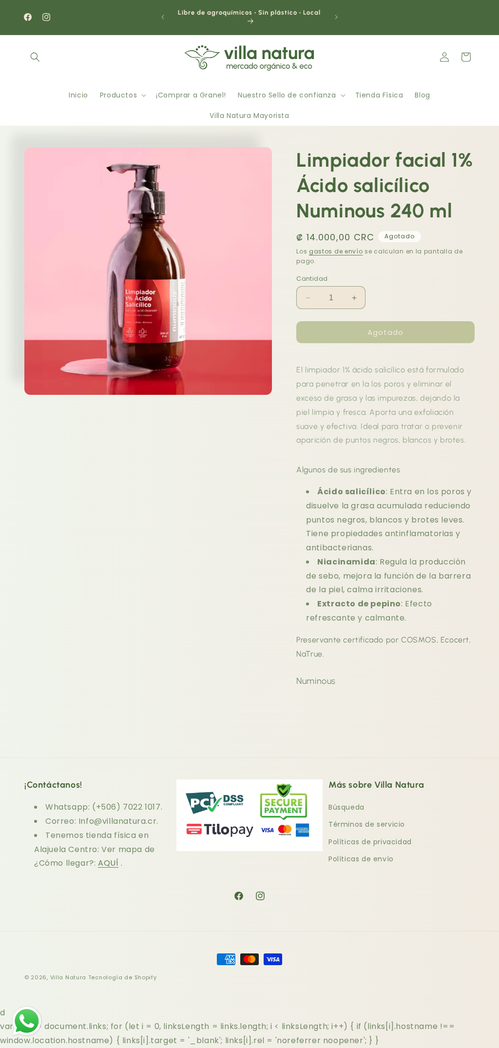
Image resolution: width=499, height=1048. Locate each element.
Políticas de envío (361, 859)
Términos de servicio (366, 824)
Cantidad (311, 278)
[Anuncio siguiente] (336, 17)
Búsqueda (346, 807)
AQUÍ (108, 863)
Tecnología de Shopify (122, 977)
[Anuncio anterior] (162, 17)
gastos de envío (336, 251)
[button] (35, 57)
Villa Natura (68, 977)
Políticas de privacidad (370, 842)
